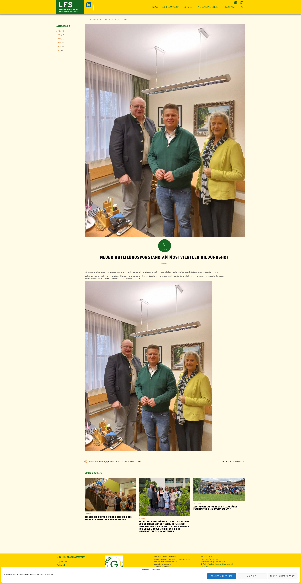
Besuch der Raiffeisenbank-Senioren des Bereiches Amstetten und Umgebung (108, 518)
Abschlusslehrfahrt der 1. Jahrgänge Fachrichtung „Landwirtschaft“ (215, 507)
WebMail (60, 565)
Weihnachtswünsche (231, 461)
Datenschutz (205, 566)
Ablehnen (252, 576)
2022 (58, 46)
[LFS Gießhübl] (75, 7)
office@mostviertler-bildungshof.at (219, 564)
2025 (58, 35)
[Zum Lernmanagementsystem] (61, 561)
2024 (58, 39)
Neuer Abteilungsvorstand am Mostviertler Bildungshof (164, 257)
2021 (58, 50)
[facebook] (236, 2)
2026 (58, 31)
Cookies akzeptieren (221, 576)
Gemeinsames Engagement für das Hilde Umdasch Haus (115, 461)
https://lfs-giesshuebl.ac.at (215, 562)
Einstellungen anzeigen (282, 576)
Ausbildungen (169, 7)
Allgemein (164, 263)
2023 (58, 43)
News (155, 7)
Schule (188, 7)
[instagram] (242, 2)
